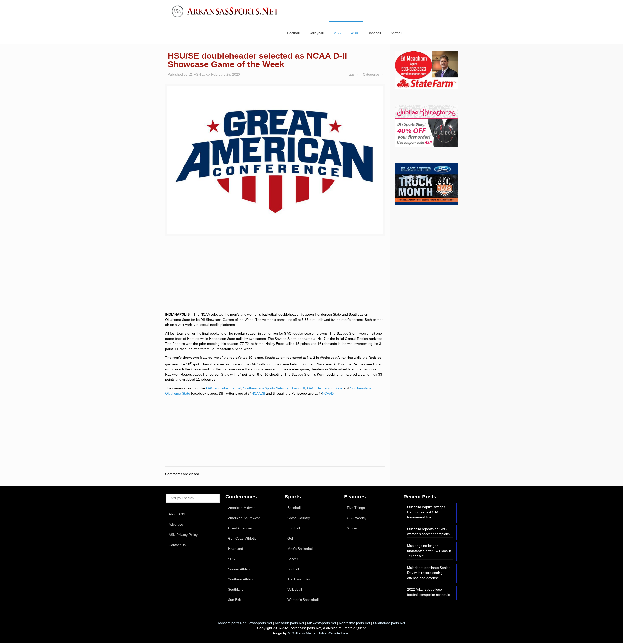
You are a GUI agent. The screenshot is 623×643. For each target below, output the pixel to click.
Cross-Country (298, 518)
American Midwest (242, 508)
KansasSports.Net (232, 623)
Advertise (176, 524)
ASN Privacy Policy (183, 535)
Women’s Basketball (303, 600)
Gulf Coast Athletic (242, 538)
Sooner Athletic (239, 569)
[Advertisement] (275, 279)
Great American (240, 528)
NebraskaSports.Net (354, 623)
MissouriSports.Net (289, 623)
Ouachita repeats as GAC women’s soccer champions (428, 531)
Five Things (356, 508)
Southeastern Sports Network (265, 388)
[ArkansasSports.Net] (227, 11)
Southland (236, 589)
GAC (310, 388)
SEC (231, 559)
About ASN (177, 514)
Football (293, 528)
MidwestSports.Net (321, 623)
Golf (290, 538)
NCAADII (258, 393)
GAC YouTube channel (223, 388)
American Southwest (244, 518)
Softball (293, 569)
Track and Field (299, 579)
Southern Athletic (241, 579)
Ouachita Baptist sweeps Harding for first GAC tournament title (426, 512)
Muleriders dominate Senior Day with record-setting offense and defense (428, 573)
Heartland (235, 549)
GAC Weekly (356, 518)
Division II (297, 388)
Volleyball (294, 589)
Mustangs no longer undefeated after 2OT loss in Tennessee (429, 551)
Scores (352, 528)
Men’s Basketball (300, 549)
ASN (197, 74)
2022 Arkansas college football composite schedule (428, 592)
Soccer (292, 559)
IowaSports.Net (260, 623)
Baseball (294, 508)
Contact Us (177, 545)
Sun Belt (234, 600)
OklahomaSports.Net (389, 623)
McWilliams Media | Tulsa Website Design (320, 633)
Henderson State (329, 388)
